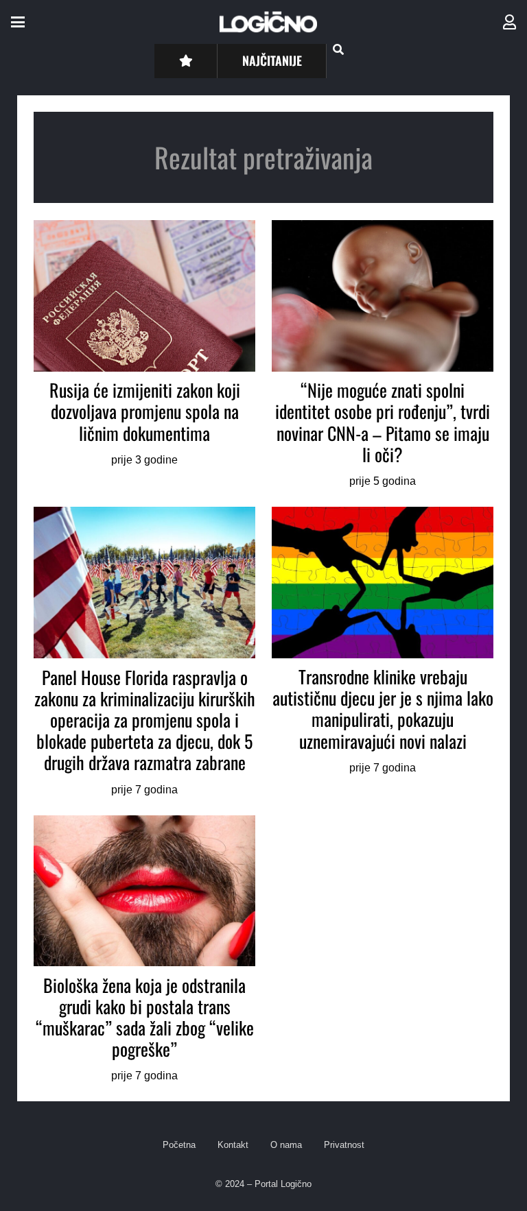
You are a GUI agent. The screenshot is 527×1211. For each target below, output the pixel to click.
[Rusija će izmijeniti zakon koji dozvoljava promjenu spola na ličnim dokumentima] (144, 355)
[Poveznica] (509, 22)
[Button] (185, 60)
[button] (18, 22)
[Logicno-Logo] (268, 21)
